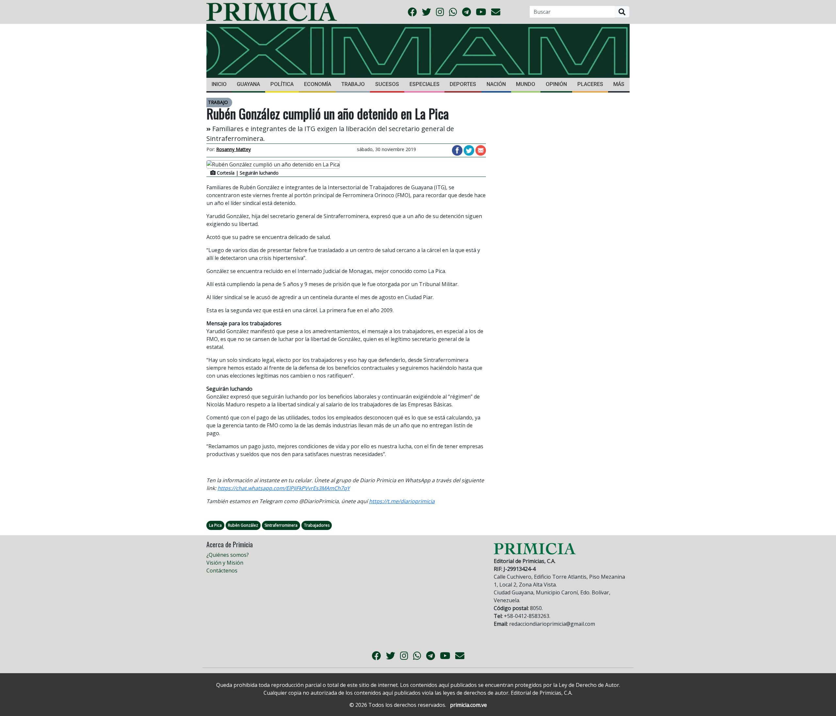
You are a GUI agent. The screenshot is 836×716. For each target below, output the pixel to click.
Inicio (219, 84)
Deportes (463, 84)
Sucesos (387, 84)
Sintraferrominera (281, 525)
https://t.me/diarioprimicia (402, 501)
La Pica (215, 525)
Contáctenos (221, 570)
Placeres (590, 84)
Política (282, 84)
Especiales (425, 84)
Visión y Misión (224, 562)
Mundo (525, 84)
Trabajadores (317, 525)
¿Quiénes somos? (227, 554)
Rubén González (243, 525)
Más (618, 84)
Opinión (556, 84)
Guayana (248, 84)
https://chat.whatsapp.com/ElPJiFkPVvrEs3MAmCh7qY (283, 488)
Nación (496, 84)
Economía (317, 84)
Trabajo (353, 84)
